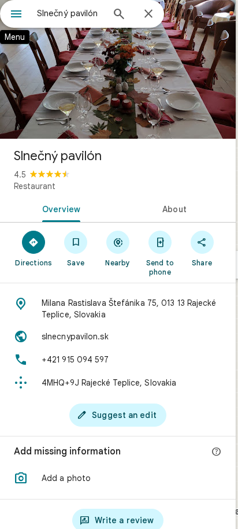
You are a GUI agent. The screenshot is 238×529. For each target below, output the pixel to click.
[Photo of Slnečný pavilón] (118, 69)
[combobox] (70, 13)
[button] (118, 478)
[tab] (59, 208)
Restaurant (34, 186)
